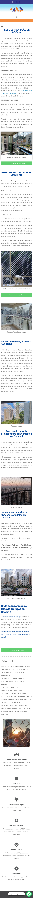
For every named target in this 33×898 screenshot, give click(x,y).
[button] (16, 17)
